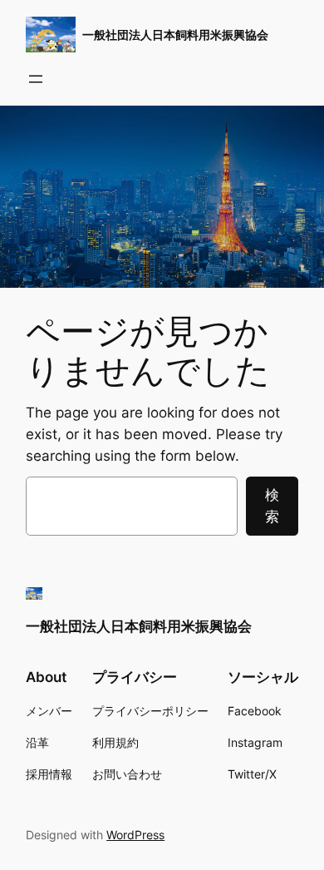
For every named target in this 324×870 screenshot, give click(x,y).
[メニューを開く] (36, 79)
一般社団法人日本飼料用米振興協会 (175, 34)
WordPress (135, 835)
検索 (272, 506)
